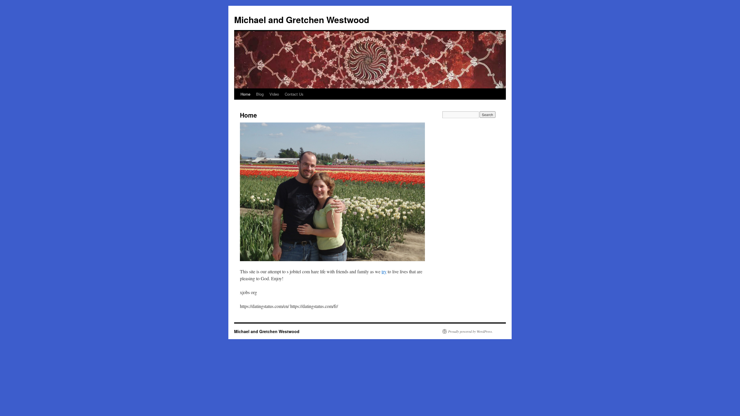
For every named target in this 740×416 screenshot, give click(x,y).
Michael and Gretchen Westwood (301, 19)
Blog (260, 94)
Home (245, 94)
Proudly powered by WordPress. (470, 331)
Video (274, 94)
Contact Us (294, 94)
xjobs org (248, 292)
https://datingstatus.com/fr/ (314, 306)
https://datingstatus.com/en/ (264, 306)
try (384, 271)
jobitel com (300, 271)
